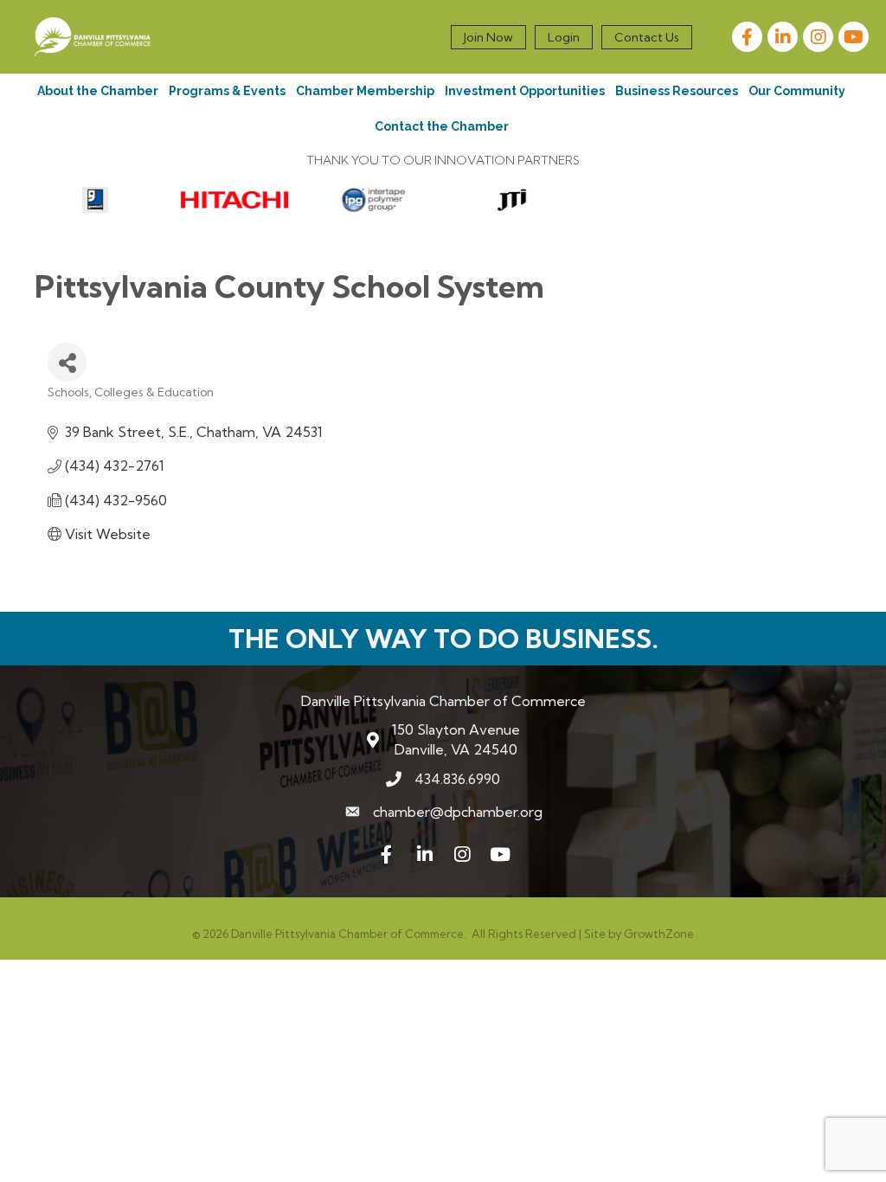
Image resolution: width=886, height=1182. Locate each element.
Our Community (796, 91)
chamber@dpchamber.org (458, 811)
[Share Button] (67, 362)
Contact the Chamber (442, 126)
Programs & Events (227, 91)
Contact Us (646, 37)
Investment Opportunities (525, 91)
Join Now (488, 37)
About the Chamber (97, 91)
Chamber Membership (365, 91)
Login (564, 37)
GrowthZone (659, 934)
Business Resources (676, 91)
